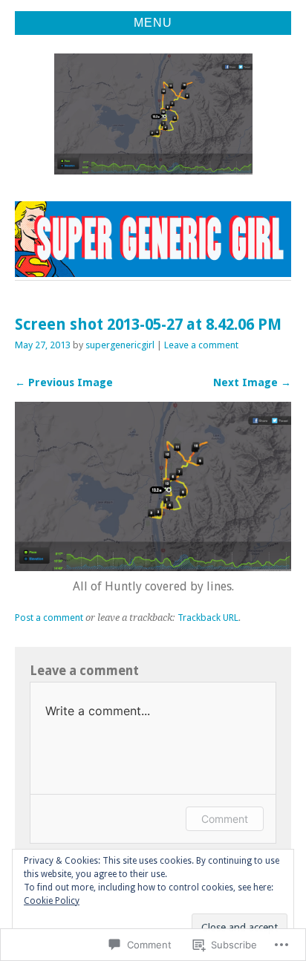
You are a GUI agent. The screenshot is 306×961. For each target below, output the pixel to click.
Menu (153, 22)
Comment (224, 818)
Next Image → (252, 382)
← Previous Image (64, 382)
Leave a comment (201, 345)
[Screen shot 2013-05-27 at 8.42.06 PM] (153, 567)
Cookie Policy (51, 901)
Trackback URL (208, 617)
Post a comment (49, 617)
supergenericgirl (119, 345)
